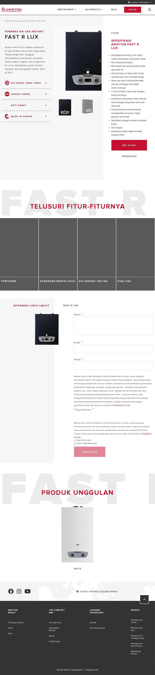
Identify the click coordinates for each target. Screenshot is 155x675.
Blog (114, 9)
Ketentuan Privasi (136, 652)
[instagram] (19, 592)
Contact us (89, 452)
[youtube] (28, 592)
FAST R (77, 568)
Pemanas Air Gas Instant (24, 21)
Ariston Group (66, 9)
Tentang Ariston (15, 622)
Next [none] (100, 60)
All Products (92, 9)
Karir (10, 633)
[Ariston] (11, 10)
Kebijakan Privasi (121, 405)
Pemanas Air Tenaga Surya (137, 637)
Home (7, 21)
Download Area (97, 628)
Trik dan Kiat (55, 622)
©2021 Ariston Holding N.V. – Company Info (77, 670)
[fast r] (77, 564)
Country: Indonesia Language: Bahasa (98, 591)
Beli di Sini (129, 145)
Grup (10, 628)
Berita (52, 636)
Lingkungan (54, 641)
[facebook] (11, 592)
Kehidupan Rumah (54, 629)
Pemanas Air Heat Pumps (137, 644)
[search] (149, 10)
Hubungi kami (129, 156)
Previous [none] (54, 60)
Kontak (133, 9)
